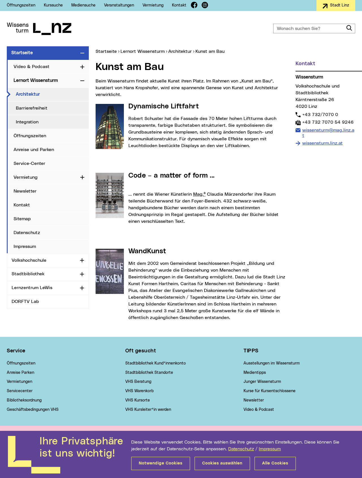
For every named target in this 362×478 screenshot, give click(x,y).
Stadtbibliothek (28, 274)
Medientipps (255, 373)
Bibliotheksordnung (24, 400)
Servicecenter (20, 391)
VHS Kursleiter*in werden (148, 410)
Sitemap (22, 219)
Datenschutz (241, 449)
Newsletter (25, 191)
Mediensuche (83, 5)
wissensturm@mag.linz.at (328, 133)
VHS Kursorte (137, 400)
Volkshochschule (29, 260)
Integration (27, 122)
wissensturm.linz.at (322, 143)
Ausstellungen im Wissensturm (272, 363)
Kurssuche (53, 5)
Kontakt (179, 5)
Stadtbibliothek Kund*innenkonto (155, 363)
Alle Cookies (275, 463)
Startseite (22, 53)
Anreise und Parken (34, 149)
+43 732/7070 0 (320, 114)
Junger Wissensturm (262, 382)
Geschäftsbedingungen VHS (33, 410)
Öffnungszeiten (21, 5)
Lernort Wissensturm (36, 80)
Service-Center (29, 163)
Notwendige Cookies (160, 463)
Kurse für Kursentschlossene (270, 391)
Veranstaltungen (119, 5)
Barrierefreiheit (32, 108)
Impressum (270, 449)
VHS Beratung (138, 382)
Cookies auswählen (222, 463)
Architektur (51, 94)
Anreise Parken (20, 373)
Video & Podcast (31, 66)
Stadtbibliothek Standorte (149, 373)
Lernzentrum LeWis (32, 287)
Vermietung (153, 5)
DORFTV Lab (25, 301)
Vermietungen (19, 382)
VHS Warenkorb (139, 391)
